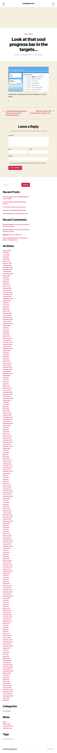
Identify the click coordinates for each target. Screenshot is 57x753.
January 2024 (7, 315)
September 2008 (8, 696)
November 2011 (7, 617)
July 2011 (5, 625)
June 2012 (6, 602)
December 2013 (7, 565)
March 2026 (6, 261)
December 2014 (7, 540)
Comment (11, 135)
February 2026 (7, 263)
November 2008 (8, 692)
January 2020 (7, 415)
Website (10, 156)
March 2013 (6, 583)
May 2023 (6, 332)
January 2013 (7, 588)
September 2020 (8, 398)
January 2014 (7, 563)
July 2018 (6, 450)
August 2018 (6, 448)
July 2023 (6, 327)
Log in (4, 722)
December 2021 (7, 367)
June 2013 (6, 577)
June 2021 (6, 379)
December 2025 (8, 267)
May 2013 (6, 579)
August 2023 (7, 325)
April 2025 (6, 284)
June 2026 (6, 255)
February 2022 (7, 363)
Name (10, 149)
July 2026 (6, 253)
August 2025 (7, 275)
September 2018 (8, 446)
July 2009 (6, 675)
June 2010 (6, 652)
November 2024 (8, 294)
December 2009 (8, 664)
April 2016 (6, 506)
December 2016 (7, 490)
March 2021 (6, 386)
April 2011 (6, 631)
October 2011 (7, 619)
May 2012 (6, 604)
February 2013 (7, 585)
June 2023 (6, 330)
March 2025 (6, 286)
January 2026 (7, 265)
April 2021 (6, 384)
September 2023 (8, 323)
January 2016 (7, 513)
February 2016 (7, 511)
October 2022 (7, 346)
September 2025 (8, 273)
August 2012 (6, 598)
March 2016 (6, 508)
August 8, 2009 (27, 54)
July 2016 (6, 500)
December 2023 (8, 317)
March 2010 (6, 658)
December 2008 (8, 689)
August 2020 (7, 400)
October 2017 (7, 469)
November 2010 (8, 642)
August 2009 (7, 673)
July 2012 (6, 600)
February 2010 (7, 660)
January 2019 (7, 438)
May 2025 (6, 282)
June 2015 (6, 527)
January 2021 (7, 390)
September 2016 (8, 496)
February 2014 (7, 560)
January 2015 (7, 538)
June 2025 (6, 280)
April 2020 (6, 409)
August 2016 (6, 498)
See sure (5, 238)
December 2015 (7, 515)
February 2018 (7, 461)
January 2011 (7, 637)
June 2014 (6, 552)
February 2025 (7, 288)
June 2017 (6, 477)
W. (18, 54)
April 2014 (6, 556)
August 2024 (7, 300)
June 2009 (6, 677)
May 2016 (6, 504)
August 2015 (6, 523)
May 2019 (6, 429)
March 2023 (6, 336)
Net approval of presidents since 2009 (14, 210)
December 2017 (7, 465)
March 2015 (6, 533)
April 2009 (6, 681)
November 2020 (8, 394)
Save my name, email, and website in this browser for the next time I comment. (28, 163)
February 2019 (7, 436)
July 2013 (6, 575)
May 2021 (6, 382)
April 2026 (6, 259)
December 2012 (7, 590)
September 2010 (8, 646)
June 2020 (6, 404)
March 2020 (6, 411)
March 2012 (6, 608)
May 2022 (6, 357)
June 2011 (6, 627)
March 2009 (6, 683)
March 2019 (6, 434)
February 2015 (7, 535)
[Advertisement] (28, 17)
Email (31, 149)
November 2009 (8, 667)
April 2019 (6, 431)
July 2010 (6, 650)
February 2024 (7, 313)
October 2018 (7, 444)
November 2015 (7, 517)
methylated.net (28, 3)
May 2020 (6, 406)
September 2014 (8, 546)
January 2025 (7, 290)
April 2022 (6, 359)
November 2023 (8, 319)
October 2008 (7, 694)
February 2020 (7, 413)
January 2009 (7, 687)
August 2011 (6, 623)
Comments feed (8, 726)
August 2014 (6, 548)
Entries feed (6, 724)
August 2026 (7, 250)
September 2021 (8, 373)
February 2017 (7, 486)
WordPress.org (7, 728)
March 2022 (6, 361)
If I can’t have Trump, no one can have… (14, 207)
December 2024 (8, 292)
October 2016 (7, 494)
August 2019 (6, 425)
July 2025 (6, 278)
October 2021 (7, 371)
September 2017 (8, 471)
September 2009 (8, 671)
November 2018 (7, 442)
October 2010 (7, 644)
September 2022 (8, 348)
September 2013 (8, 571)
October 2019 (7, 421)
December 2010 (8, 640)
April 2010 (6, 656)
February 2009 (7, 685)
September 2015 (8, 521)
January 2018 (7, 463)
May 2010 (6, 654)
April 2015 (6, 531)
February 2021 (7, 388)
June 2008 (6, 698)
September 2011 (8, 621)
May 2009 (6, 679)
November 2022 (8, 344)
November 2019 (7, 419)
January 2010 (7, 662)
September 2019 (8, 423)
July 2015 (6, 525)
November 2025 (8, 269)
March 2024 (6, 311)
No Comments (38, 54)
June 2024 (6, 305)
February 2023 (7, 338)
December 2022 (8, 342)
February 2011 (7, 635)
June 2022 (6, 354)
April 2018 (6, 456)
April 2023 (6, 334)
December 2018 (7, 440)
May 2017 (6, 479)
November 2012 (7, 592)
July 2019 (6, 427)
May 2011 (5, 629)
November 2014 (7, 542)
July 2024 (6, 302)
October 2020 (7, 396)
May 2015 (6, 529)
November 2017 (7, 467)
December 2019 (7, 417)
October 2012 (7, 594)
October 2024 (7, 296)
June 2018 (6, 452)
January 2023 (7, 340)
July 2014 (6, 550)
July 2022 (6, 352)
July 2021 (6, 377)
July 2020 (6, 402)
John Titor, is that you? (15, 234)
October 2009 (7, 669)
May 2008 (6, 700)
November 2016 (7, 492)
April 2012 (6, 606)
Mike (4, 224)
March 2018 (6, 459)
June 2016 (6, 502)
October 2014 (7, 544)
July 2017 (6, 475)
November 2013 (7, 567)
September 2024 (8, 298)
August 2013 (6, 573)
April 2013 (6, 581)
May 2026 (6, 257)
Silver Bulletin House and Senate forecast (15, 213)
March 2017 (6, 483)
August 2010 (6, 648)
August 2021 (6, 375)
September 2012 (8, 596)
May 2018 (6, 454)
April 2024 (6, 309)
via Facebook (28, 34)
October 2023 (7, 321)
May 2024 (6, 307)
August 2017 (6, 473)
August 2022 (6, 350)
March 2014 (6, 558)
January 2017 (7, 488)
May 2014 (6, 554)
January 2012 (7, 612)
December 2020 (8, 392)
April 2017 (6, 481)
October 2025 (7, 271)
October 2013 (7, 569)
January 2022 (7, 365)
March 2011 (6, 633)
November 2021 (7, 369)
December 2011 (7, 615)
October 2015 (7, 519)
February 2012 (7, 610)
